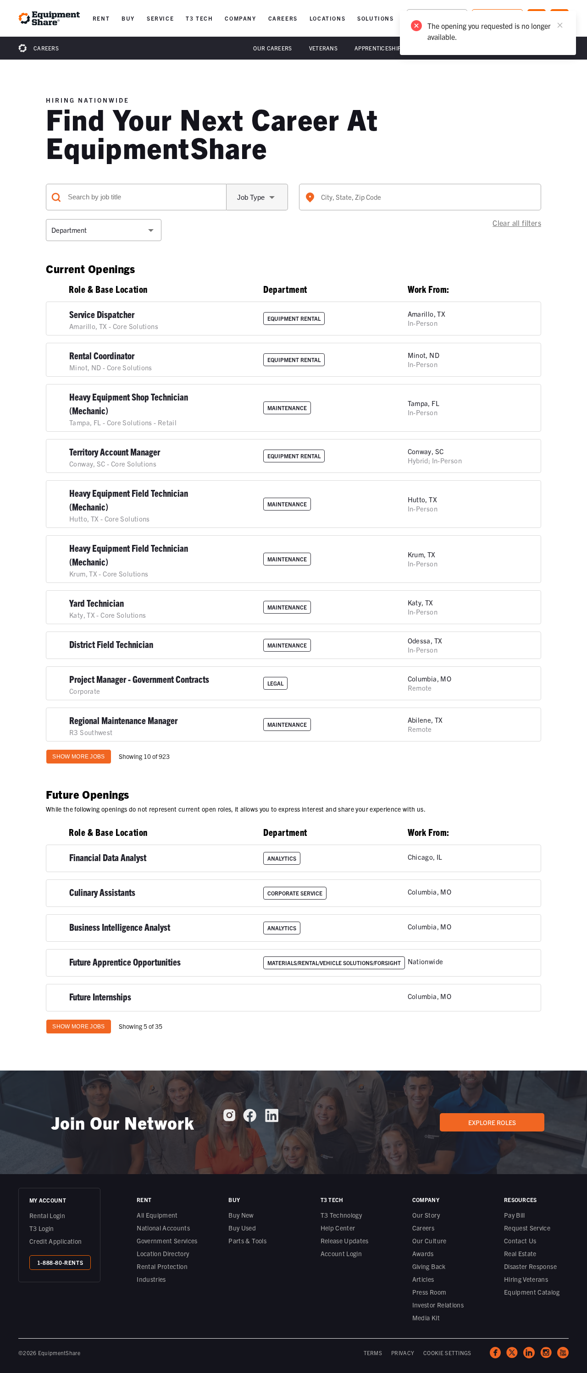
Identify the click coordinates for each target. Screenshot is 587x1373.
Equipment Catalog (531, 1292)
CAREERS (283, 18)
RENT (101, 18)
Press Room (429, 1292)
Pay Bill (514, 1215)
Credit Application (55, 1241)
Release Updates (345, 1240)
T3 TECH (199, 18)
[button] (101, 18)
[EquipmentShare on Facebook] (250, 1119)
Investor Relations (438, 1305)
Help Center (338, 1228)
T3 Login (41, 1228)
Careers (46, 47)
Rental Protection (162, 1266)
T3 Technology (341, 1215)
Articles (423, 1279)
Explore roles (492, 1122)
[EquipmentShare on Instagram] (229, 1118)
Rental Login (47, 1215)
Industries (151, 1279)
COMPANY (240, 18)
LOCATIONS (327, 18)
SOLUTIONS (375, 18)
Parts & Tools (247, 1240)
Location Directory (163, 1253)
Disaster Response (530, 1266)
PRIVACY (402, 1352)
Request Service (527, 1228)
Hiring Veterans (526, 1279)
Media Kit (426, 1317)
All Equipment (157, 1215)
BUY (128, 18)
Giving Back (429, 1266)
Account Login (341, 1253)
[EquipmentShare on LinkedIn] (272, 1119)
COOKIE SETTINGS (447, 1352)
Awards (423, 1253)
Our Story (426, 1215)
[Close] (560, 25)
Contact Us (520, 1240)
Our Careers (272, 47)
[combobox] (420, 197)
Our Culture (429, 1240)
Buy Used (242, 1228)
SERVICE (160, 18)
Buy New (241, 1215)
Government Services (167, 1240)
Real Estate (520, 1253)
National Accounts (163, 1228)
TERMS (373, 1352)
